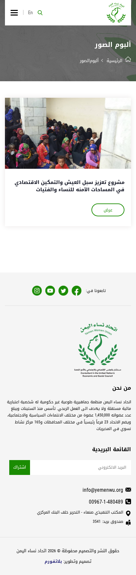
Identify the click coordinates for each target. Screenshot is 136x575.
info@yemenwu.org (103, 490)
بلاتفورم (53, 561)
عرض (108, 210)
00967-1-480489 (106, 502)
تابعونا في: (96, 290)
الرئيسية (114, 60)
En (30, 12)
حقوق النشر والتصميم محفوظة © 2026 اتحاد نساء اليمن (68, 551)
